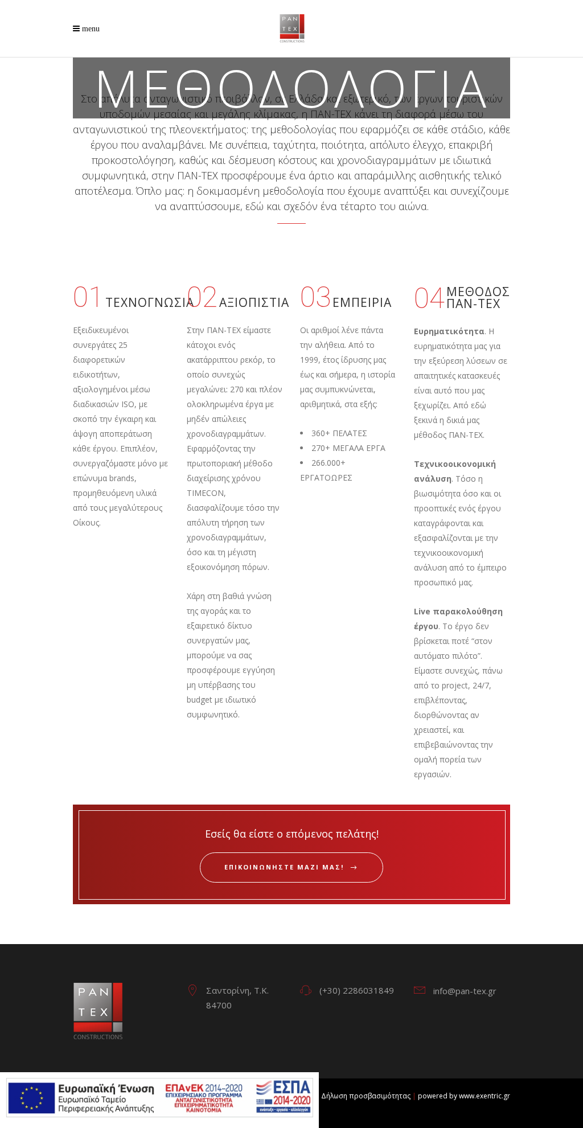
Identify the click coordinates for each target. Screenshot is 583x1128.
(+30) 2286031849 (356, 990)
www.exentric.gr (484, 1096)
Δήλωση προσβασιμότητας (365, 1096)
